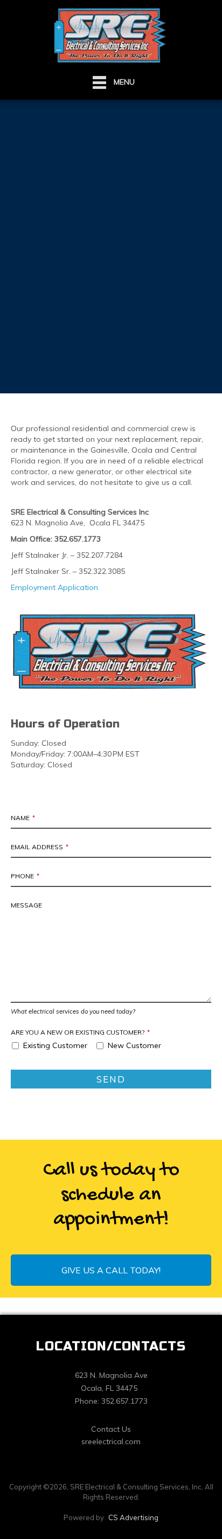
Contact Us (111, 1429)
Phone (25, 876)
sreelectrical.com (111, 1441)
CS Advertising (133, 1517)
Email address (39, 847)
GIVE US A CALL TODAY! (111, 1270)
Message (26, 905)
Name (23, 818)
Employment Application (54, 587)
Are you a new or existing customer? (80, 1032)
